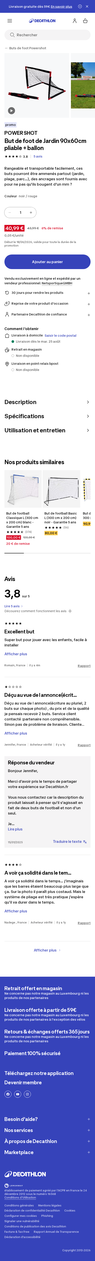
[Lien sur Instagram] (27, 1094)
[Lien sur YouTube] (17, 1094)
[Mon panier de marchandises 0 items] (85, 20)
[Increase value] (31, 212)
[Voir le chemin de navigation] (6, 48)
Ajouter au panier (47, 262)
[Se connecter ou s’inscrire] (74, 20)
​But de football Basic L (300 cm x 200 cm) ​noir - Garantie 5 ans (61, 517)
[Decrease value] (9, 212)
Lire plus (15, 829)
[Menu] (9, 20)
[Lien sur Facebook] (7, 1094)
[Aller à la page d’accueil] (42, 21)
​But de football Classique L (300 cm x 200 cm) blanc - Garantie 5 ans (22, 519)
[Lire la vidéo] (11, 110)
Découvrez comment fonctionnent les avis (35, 611)
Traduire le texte (67, 841)
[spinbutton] (20, 212)
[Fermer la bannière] (87, 6)
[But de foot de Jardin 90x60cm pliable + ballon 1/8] (36, 85)
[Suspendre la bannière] (80, 6)
